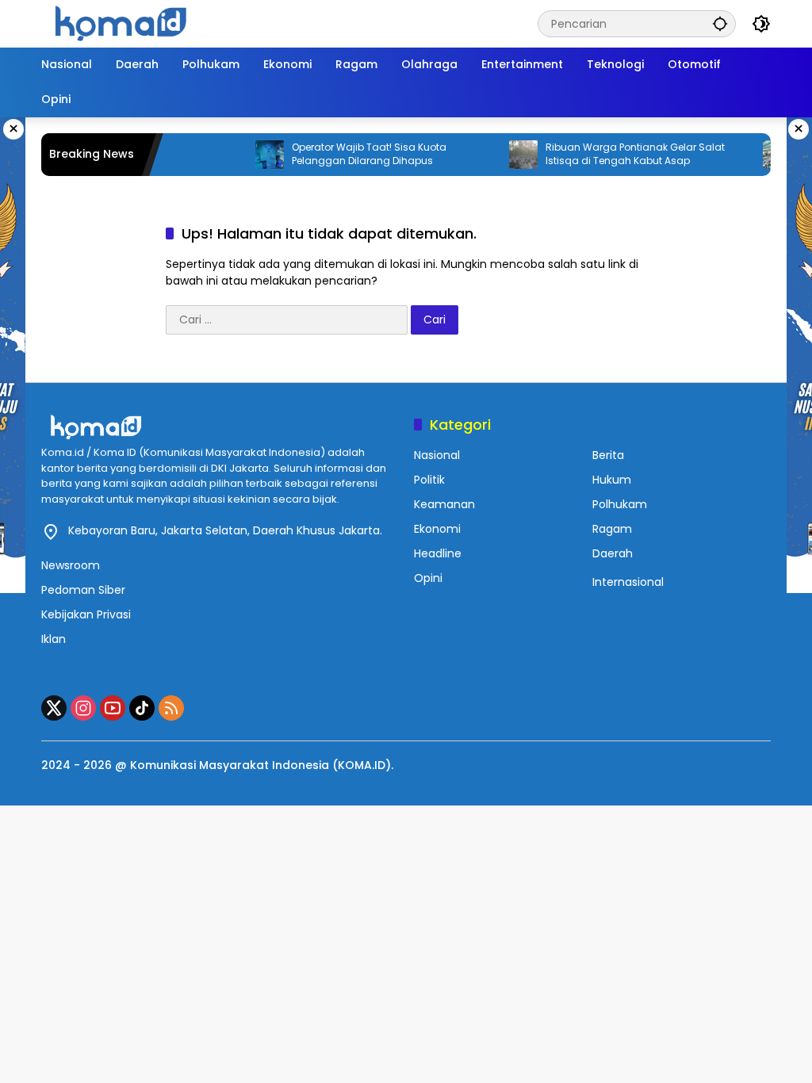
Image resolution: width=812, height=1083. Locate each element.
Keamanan (444, 504)
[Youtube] (112, 708)
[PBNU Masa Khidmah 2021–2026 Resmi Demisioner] (762, 154)
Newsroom (70, 565)
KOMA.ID (361, 765)
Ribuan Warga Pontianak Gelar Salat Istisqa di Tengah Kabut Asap (620, 154)
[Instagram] (83, 708)
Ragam (612, 529)
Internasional (628, 582)
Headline (438, 553)
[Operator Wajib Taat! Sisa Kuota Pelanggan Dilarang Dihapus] (254, 154)
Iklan (53, 639)
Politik (429, 480)
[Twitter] (54, 708)
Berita (608, 455)
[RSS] (171, 708)
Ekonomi (437, 529)
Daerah (612, 553)
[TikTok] (142, 708)
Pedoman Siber (83, 590)
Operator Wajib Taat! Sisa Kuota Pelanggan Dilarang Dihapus (354, 154)
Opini (428, 578)
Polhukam (619, 504)
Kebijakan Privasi (86, 614)
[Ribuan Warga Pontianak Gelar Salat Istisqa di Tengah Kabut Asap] (508, 154)
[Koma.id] (120, 23)
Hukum (611, 480)
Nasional (437, 455)
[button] (720, 23)
